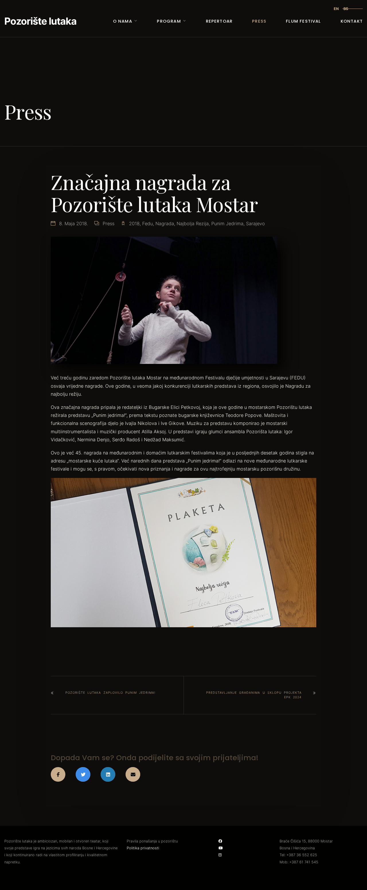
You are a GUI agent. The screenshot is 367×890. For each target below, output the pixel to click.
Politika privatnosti (143, 848)
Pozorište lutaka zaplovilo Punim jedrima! (110, 693)
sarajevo (255, 223)
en (336, 9)
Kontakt (352, 21)
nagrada (164, 223)
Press (259, 21)
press (108, 223)
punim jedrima (227, 223)
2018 (134, 223)
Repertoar (219, 21)
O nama (122, 21)
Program (169, 21)
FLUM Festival (303, 21)
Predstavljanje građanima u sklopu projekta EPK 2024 (254, 695)
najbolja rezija (193, 223)
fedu (147, 223)
